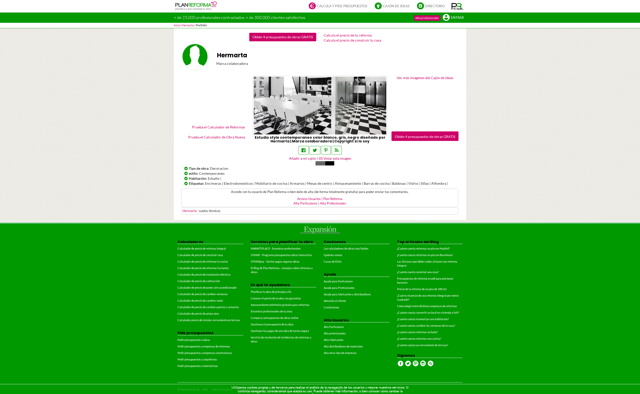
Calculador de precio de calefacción (199, 281)
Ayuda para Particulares (338, 281)
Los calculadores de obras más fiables (346, 248)
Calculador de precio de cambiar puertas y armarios (208, 307)
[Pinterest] (326, 150)
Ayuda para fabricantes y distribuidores (347, 294)
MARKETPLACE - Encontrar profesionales (276, 248)
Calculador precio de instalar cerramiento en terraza (209, 320)
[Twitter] (315, 150)
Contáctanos (331, 307)
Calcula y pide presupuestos (342, 6)
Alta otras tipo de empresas (340, 352)
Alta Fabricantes (334, 339)
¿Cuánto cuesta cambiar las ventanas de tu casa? (426, 325)
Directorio (435, 6)
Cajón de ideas (396, 6)
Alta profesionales (427, 18)
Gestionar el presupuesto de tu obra (272, 324)
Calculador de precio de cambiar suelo (200, 300)
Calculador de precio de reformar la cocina (203, 261)
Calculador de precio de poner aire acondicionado (207, 287)
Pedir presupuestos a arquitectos (197, 359)
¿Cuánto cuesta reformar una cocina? (419, 338)
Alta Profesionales (333, 203)
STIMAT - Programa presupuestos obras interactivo (281, 255)
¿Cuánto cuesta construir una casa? (418, 272)
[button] (457, 6)
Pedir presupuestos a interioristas (198, 365)
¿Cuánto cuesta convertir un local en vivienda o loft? (428, 312)
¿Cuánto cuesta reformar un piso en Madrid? (423, 248)
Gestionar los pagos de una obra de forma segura (280, 330)
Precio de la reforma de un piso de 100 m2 (421, 289)
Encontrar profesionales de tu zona (271, 311)
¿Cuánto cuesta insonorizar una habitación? (423, 319)
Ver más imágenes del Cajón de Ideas (425, 78)
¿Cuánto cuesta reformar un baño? (417, 332)
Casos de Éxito (333, 261)
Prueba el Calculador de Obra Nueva (216, 137)
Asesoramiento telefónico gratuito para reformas (280, 304)
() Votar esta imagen (335, 158)
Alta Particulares (306, 203)
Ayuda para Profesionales (339, 287)
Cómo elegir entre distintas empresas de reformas (427, 306)
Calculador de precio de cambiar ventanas (203, 294)
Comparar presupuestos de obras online (274, 317)
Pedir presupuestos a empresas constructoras (205, 352)
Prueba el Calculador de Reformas (218, 127)
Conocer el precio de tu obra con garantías (276, 298)
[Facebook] (303, 150)
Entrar (457, 18)
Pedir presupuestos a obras (194, 339)
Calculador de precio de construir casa (200, 255)
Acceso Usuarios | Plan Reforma (319, 199)
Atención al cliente (335, 300)
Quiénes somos (333, 255)
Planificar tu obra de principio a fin (271, 291)
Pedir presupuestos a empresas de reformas (204, 346)
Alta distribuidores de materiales (343, 346)
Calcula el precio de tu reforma (348, 35)
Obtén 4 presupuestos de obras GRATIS (282, 37)
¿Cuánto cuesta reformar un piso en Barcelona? (425, 255)
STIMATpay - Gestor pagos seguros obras (275, 261)
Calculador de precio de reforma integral (202, 248)
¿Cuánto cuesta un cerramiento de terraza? (422, 345)
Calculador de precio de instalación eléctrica (204, 274)
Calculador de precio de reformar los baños (203, 268)
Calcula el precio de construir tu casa (352, 40)
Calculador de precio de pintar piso (198, 313)
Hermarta (190, 211)
